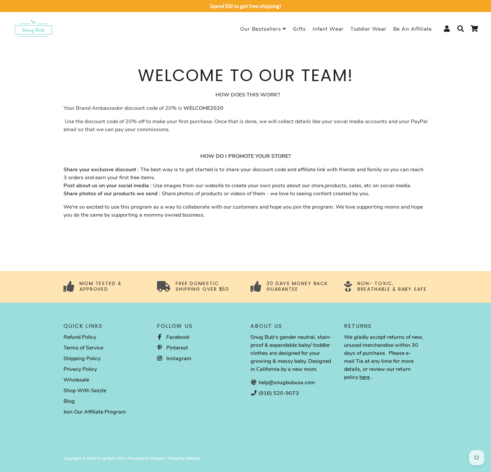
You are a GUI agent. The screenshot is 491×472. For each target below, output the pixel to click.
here (364, 377)
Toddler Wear (368, 29)
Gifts (299, 29)
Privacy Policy (80, 369)
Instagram (178, 358)
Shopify (157, 458)
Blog (69, 401)
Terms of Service (83, 347)
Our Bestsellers (261, 29)
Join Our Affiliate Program (94, 412)
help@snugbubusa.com (286, 382)
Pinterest (176, 347)
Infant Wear (328, 29)
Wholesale (76, 380)
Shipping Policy (82, 358)
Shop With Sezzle (84, 390)
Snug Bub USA (111, 458)
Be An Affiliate (412, 29)
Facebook (177, 337)
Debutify (193, 458)
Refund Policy (79, 337)
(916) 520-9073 (278, 393)
